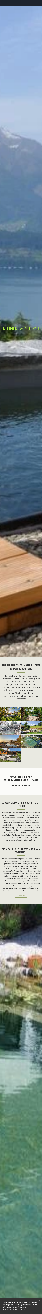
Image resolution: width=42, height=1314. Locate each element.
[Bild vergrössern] (10, 714)
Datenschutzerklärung (10, 1309)
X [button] (39, 1300)
